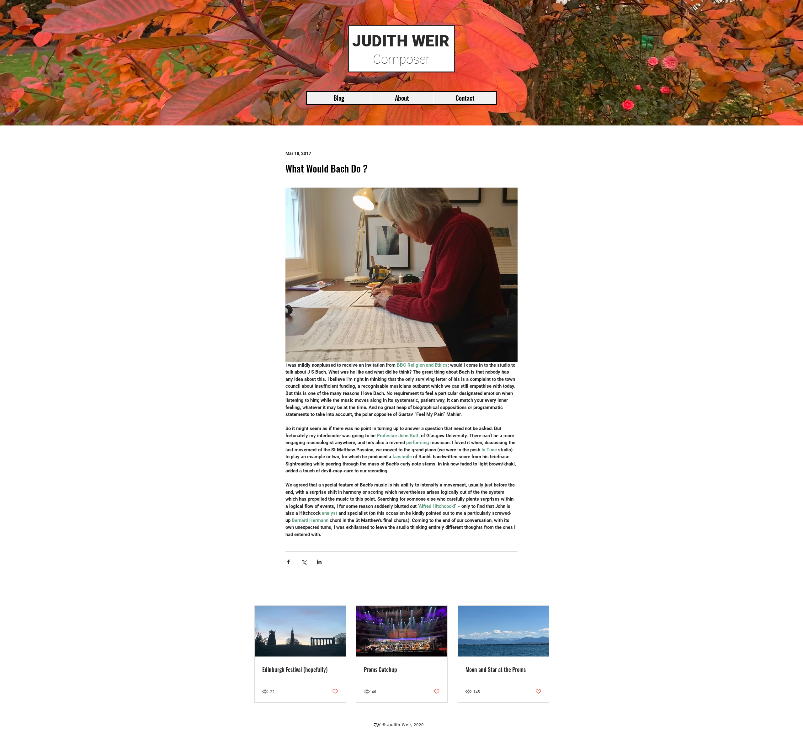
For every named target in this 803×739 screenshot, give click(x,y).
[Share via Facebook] (288, 562)
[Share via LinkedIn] (319, 562)
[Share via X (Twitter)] (304, 562)
